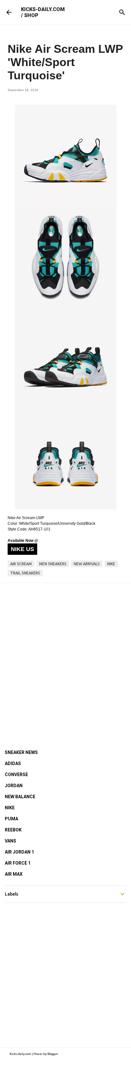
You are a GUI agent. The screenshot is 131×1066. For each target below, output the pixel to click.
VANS (10, 840)
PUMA (11, 818)
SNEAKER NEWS (21, 752)
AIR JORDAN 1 (19, 852)
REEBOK (13, 829)
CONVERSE (16, 774)
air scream (21, 564)
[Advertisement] (65, 657)
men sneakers (52, 564)
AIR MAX (14, 874)
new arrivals (87, 564)
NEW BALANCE (20, 796)
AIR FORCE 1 (18, 863)
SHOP (31, 15)
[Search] (122, 12)
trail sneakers (25, 573)
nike (111, 564)
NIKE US (22, 549)
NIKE (10, 807)
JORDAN (14, 785)
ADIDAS (13, 763)
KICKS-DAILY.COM (43, 9)
